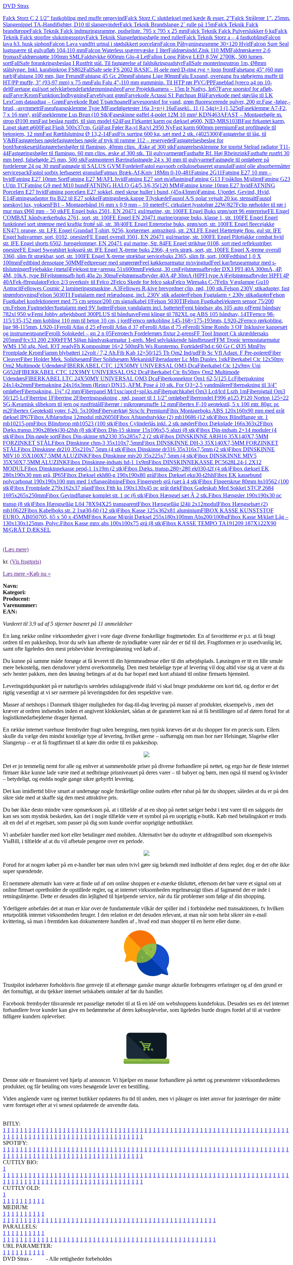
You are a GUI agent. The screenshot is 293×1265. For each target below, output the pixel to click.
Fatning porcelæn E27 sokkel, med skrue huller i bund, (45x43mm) (122, 192)
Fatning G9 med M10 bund (55, 185)
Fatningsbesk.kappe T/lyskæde (134, 198)
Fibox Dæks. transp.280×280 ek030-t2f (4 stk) (176, 469)
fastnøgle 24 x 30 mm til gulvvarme (172, 160)
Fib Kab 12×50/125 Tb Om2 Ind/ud (157, 353)
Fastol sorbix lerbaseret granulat (65, 172)
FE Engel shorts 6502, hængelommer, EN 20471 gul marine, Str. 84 (88, 243)
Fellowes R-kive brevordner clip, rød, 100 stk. (172, 288)
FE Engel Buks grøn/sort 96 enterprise (224, 211)
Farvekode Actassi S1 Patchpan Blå (165, 95)
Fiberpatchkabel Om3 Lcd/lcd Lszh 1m (202, 391)
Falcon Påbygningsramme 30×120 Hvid (205, 44)
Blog (39, 1259)
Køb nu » (40, 574)
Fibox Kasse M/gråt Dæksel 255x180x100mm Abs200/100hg (158, 517)
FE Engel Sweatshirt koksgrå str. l (58, 250)
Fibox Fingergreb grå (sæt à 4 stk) (161, 481)
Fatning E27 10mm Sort (40, 179)
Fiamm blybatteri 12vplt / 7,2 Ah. (79, 353)
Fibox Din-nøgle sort (34, 436)
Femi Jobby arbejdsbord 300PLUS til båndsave (84, 314)
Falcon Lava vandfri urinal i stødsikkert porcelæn (104, 44)
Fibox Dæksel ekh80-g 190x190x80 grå (109, 475)
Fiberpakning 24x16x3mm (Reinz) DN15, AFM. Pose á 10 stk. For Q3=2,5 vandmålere (130, 385)
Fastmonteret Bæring (108, 160)
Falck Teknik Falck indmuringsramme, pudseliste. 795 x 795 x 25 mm (108, 31)
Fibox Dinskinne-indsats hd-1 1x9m (107, 462)
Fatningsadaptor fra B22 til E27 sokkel (55, 198)
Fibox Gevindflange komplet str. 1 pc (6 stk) (95, 495)
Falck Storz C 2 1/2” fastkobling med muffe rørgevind (64, 18)
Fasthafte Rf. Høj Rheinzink (215, 153)
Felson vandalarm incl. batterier (146, 308)
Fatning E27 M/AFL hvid (96, 179)
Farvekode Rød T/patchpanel (96, 102)
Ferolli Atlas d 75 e (163, 327)
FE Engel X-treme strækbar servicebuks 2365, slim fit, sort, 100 (155, 256)
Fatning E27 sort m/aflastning (158, 179)
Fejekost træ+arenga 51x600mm (106, 269)
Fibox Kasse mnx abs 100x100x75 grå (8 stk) (111, 523)
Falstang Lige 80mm (155, 76)
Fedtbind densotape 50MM (50, 263)
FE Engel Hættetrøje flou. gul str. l (235, 230)
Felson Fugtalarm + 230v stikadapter (228, 295)
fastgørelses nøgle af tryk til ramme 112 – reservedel (115, 140)
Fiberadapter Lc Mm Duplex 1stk (190, 359)
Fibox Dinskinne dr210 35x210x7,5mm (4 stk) (70, 449)
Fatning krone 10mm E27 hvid (215, 185)
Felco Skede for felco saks (143, 282)
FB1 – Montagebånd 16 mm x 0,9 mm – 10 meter (106, 205)
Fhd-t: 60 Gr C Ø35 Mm (229, 346)
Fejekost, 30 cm (160, 269)
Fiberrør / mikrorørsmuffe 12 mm (138, 404)
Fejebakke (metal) (49, 269)
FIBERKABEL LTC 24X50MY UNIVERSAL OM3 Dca (91, 378)
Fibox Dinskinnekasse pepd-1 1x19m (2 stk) (74, 469)
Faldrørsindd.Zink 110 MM (199, 50)
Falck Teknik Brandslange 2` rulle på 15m (167, 24)
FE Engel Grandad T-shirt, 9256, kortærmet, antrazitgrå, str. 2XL (123, 230)
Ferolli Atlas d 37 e (120, 327)
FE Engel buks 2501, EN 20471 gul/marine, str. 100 (122, 211)
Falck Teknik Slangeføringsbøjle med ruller (134, 37)
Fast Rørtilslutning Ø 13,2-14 (76, 134)
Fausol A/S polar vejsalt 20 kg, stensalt (212, 198)
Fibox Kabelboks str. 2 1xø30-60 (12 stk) (70, 510)
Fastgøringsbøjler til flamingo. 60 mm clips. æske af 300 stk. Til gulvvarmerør (96, 153)
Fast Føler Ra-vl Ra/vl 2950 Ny (137, 127)
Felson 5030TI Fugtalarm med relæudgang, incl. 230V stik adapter (112, 295)
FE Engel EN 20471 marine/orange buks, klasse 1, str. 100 (175, 218)
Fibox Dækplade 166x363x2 (227, 423)
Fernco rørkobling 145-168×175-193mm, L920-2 (185, 321)
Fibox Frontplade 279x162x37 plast (51, 488)
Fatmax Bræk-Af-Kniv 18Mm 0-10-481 (146, 172)
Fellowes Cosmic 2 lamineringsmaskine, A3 (70, 288)
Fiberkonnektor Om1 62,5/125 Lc (196, 378)
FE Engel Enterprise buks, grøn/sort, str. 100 (176, 224)
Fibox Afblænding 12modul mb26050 (73, 417)
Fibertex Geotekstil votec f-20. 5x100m (54, 411)
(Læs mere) (16, 549)
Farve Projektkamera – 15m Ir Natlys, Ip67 (170, 89)
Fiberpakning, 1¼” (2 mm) (51, 391)
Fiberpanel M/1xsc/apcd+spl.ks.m (120, 391)
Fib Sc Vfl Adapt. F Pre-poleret (233, 353)
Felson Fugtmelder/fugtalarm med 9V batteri (61, 308)
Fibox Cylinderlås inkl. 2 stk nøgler (155, 423)
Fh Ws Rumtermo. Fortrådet (169, 346)
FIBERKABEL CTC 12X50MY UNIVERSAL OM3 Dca (130, 366)
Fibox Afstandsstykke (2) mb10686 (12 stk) (165, 417)
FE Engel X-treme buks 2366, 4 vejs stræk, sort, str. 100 (159, 250)
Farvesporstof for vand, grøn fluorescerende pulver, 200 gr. (195, 102)
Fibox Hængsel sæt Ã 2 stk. (176, 495)
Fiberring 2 (63, 398)
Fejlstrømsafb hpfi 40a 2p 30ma (80, 275)
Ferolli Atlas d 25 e (77, 327)
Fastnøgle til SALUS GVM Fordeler (99, 166)
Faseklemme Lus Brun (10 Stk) (74, 115)
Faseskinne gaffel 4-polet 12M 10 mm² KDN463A (167, 115)
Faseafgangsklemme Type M (73, 108)
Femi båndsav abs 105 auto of (215, 308)
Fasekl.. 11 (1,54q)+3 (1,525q (207, 108)
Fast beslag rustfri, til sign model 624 (79, 121)
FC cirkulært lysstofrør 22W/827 (199, 205)
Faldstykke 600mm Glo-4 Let (114, 57)
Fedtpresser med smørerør (110, 263)
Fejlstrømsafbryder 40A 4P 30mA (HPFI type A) (170, 275)
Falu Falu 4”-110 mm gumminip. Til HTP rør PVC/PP (152, 82)
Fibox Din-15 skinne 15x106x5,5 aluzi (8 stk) (145, 430)
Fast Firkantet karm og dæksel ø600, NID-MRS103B (181, 121)
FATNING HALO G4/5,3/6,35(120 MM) (133, 185)
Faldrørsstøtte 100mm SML (50, 57)
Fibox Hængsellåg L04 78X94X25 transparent (85, 504)
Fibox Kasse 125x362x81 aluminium (159, 510)
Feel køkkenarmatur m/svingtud (175, 263)
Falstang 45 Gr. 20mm (107, 76)
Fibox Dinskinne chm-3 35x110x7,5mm (96, 443)
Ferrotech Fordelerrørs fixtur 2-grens (152, 333)
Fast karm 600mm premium (204, 127)
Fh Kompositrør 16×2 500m (106, 346)
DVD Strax (16, 6)
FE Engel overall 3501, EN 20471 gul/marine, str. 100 (148, 237)
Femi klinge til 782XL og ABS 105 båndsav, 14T (194, 314)
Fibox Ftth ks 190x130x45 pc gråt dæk (136, 488)
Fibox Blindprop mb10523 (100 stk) (74, 423)
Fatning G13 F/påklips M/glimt (227, 179)
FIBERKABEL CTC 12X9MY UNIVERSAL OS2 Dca (83, 372)
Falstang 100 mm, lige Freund (48, 76)
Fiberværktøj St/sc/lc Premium (133, 411)
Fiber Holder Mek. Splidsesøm (55, 359)
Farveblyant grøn (105, 95)
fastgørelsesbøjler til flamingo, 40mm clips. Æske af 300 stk (107, 147)
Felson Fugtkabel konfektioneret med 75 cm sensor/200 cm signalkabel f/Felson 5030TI (144, 298)
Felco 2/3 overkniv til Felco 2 (80, 282)
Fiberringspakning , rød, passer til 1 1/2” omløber (131, 398)
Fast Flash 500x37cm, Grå (71, 127)
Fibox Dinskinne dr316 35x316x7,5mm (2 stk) (175, 449)
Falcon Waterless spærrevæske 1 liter (126, 50)
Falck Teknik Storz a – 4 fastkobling (224, 37)
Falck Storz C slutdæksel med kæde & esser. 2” (178, 18)
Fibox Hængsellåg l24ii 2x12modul (178, 504)
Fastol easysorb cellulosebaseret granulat (186, 166)
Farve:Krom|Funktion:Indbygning (48, 95)
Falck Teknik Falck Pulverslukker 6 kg (231, 31)
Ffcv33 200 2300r (40, 340)
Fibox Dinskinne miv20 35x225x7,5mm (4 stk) (141, 456)
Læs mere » (16, 574)
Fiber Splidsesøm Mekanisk (121, 359)
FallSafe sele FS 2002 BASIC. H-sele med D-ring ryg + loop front (158, 70)
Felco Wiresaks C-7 (195, 282)
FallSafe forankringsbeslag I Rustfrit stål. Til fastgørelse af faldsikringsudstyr (97, 63)
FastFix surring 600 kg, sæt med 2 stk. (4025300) (164, 134)
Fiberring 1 (38, 398)
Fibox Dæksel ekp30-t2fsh (184, 475)
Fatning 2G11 (206, 172)
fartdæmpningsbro (101, 89)
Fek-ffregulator (30, 282)
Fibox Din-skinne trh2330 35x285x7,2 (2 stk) (109, 436)
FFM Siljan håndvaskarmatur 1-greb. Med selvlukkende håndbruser (137, 340)
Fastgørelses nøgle (36, 140)
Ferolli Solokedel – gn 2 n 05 (78, 333)
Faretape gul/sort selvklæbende (46, 89)
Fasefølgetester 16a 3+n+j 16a (140, 108)
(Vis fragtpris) (25, 561)
